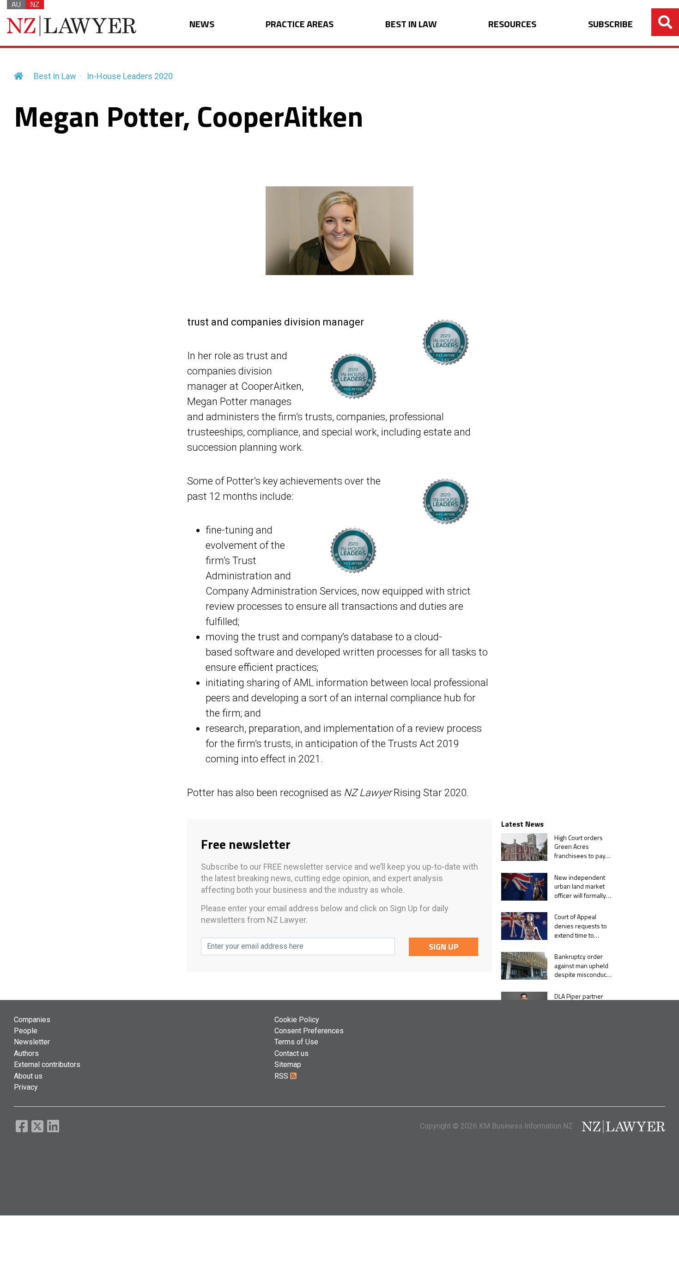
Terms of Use (296, 1041)
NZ (34, 4)
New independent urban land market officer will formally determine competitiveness (580, 886)
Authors (26, 1053)
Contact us (291, 1053)
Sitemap (287, 1064)
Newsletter (32, 1041)
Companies (32, 1019)
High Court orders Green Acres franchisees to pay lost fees (580, 846)
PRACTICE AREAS (299, 24)
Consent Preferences (309, 1030)
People (25, 1030)
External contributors (47, 1064)
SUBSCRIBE (610, 24)
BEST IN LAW (411, 24)
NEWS (201, 24)
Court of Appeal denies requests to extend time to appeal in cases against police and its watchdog (583, 925)
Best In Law (55, 76)
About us (28, 1076)
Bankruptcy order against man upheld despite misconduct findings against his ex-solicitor (581, 965)
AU (16, 4)
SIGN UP (444, 946)
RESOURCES (512, 24)
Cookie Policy (296, 1019)
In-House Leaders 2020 (130, 76)
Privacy (26, 1087)
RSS (282, 1076)
